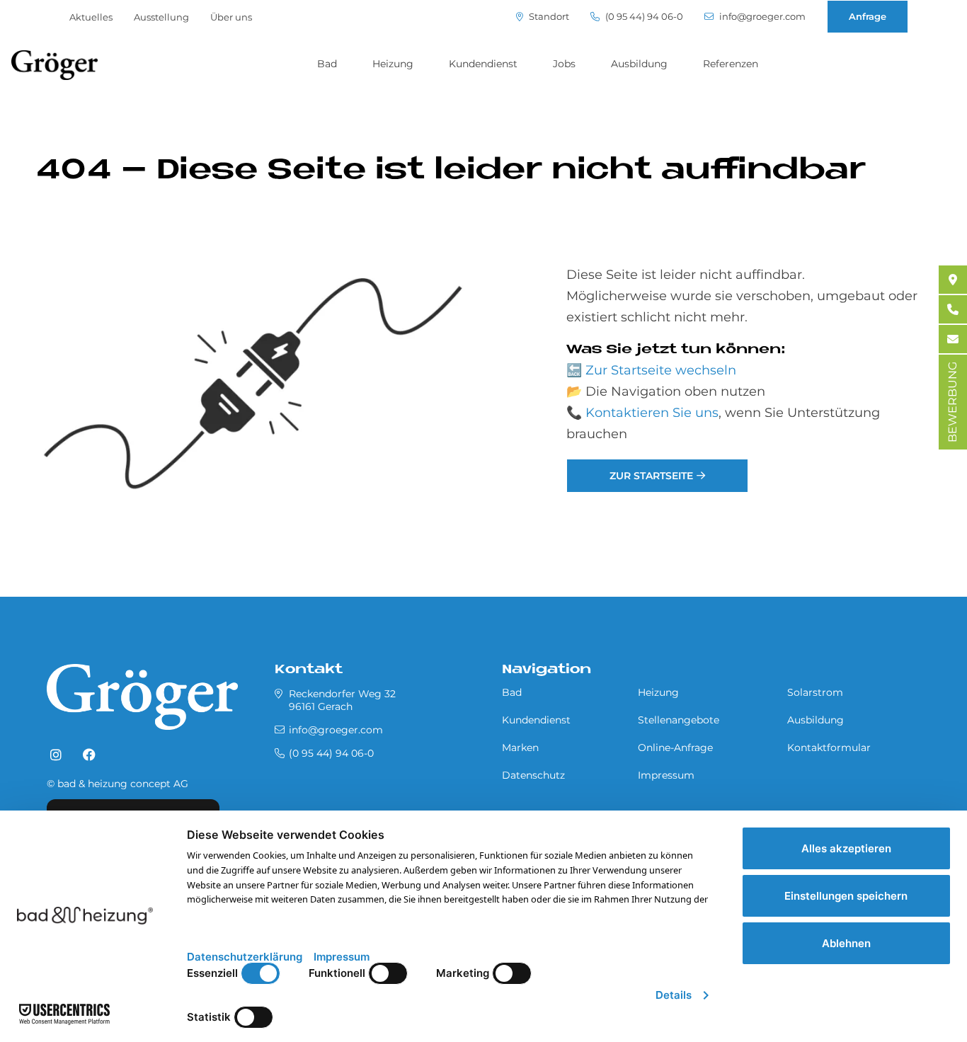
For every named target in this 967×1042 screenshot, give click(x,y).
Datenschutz (533, 775)
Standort (548, 16)
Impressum (666, 775)
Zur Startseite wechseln (660, 370)
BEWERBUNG (952, 402)
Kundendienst (483, 63)
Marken (520, 747)
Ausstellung (161, 17)
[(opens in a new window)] (56, 755)
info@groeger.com (761, 16)
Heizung (392, 63)
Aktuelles (91, 17)
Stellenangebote (678, 720)
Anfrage (867, 16)
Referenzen (730, 63)
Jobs (564, 63)
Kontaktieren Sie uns (652, 412)
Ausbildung (639, 63)
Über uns (231, 17)
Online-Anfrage (675, 747)
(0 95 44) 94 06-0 (643, 16)
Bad (327, 63)
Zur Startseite (651, 475)
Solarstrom (815, 692)
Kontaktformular (829, 747)
